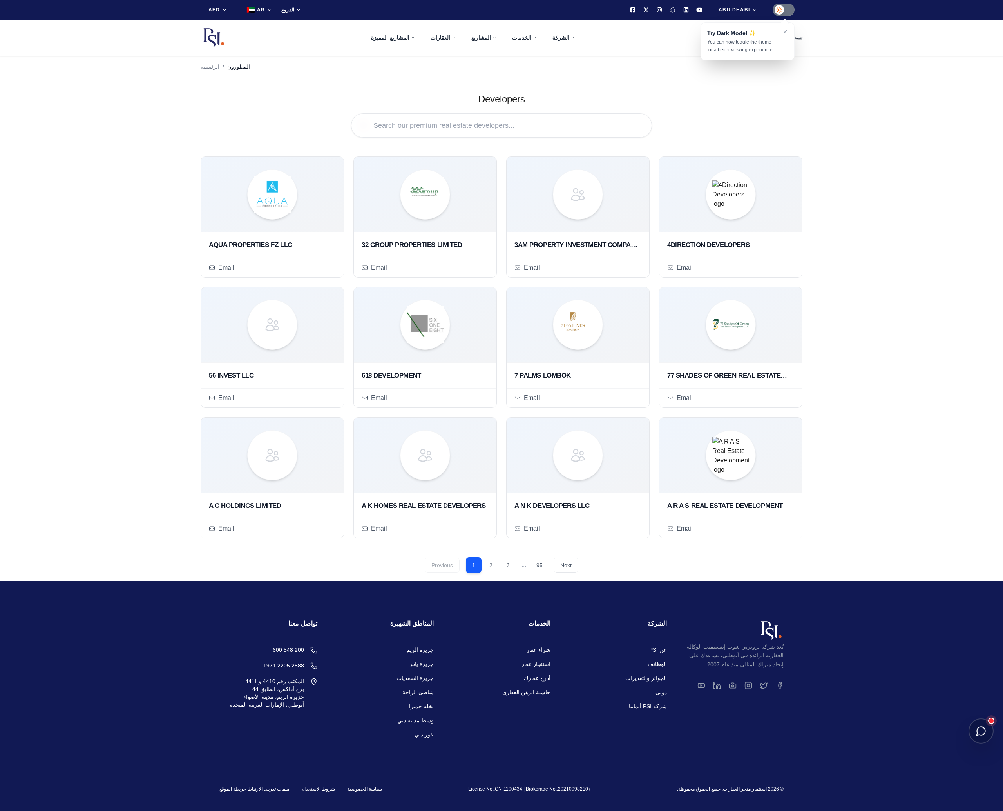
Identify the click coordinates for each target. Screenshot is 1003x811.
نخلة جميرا (421, 706)
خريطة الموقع (232, 789)
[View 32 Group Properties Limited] (425, 194)
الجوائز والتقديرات (646, 678)
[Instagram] (659, 10)
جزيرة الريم (420, 650)
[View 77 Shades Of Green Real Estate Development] (730, 325)
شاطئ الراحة (418, 692)
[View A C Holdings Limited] (272, 455)
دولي (661, 692)
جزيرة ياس (421, 664)
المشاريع (481, 38)
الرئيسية (210, 67)
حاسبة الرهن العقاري (526, 692)
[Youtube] (699, 10)
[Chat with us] (981, 731)
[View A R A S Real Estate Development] (730, 455)
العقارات (440, 38)
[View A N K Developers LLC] (578, 455)
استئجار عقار (535, 664)
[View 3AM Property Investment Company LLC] (578, 194)
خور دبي (424, 734)
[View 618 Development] (425, 325)
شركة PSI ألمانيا (648, 706)
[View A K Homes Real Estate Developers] (425, 455)
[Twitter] (646, 10)
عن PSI (658, 650)
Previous (442, 565)
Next (566, 565)
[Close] (785, 31)
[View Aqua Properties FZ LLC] (272, 194)
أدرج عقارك (537, 678)
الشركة (560, 38)
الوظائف (657, 664)
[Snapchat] (672, 10)
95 (539, 565)
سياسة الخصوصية (365, 789)
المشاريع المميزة (390, 38)
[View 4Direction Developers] (730, 194)
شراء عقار (538, 650)
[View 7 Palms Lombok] (578, 325)
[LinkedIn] (686, 10)
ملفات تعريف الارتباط (268, 789)
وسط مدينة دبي (415, 720)
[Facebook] (632, 10)
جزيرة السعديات (415, 678)
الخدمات (521, 38)
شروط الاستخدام (318, 789)
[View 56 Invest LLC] (272, 325)
